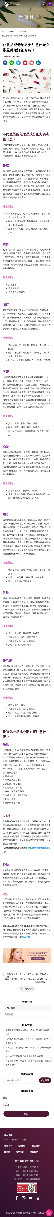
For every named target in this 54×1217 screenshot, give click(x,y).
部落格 (11, 31)
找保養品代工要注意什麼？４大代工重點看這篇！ (27, 975)
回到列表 (29, 988)
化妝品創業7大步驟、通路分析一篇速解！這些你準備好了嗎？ (28, 1040)
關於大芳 (8, 1146)
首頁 (3, 32)
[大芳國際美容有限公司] (13, 4)
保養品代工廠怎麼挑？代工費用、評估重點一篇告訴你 (28, 1049)
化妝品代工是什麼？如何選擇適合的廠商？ (25, 1056)
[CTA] (27, 962)
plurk (31, 62)
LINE (11, 62)
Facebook (17, 1198)
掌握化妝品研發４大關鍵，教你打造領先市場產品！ (27, 1032)
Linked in (37, 1198)
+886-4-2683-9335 (30, 1171)
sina (25, 62)
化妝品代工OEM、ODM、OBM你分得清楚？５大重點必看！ (25, 980)
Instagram (23, 1198)
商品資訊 (8, 1135)
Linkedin (38, 62)
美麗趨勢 (9, 1014)
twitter (18, 62)
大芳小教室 (22, 31)
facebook (5, 62)
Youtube (30, 1198)
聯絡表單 (49, 1212)
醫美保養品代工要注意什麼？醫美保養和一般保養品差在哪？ (28, 1063)
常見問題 (20, 1151)
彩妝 (6, 1139)
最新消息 (36, 1146)
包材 (24, 1139)
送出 (26, 1113)
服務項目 (22, 1146)
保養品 (15, 1139)
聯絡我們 (34, 1151)
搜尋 (47, 1080)
